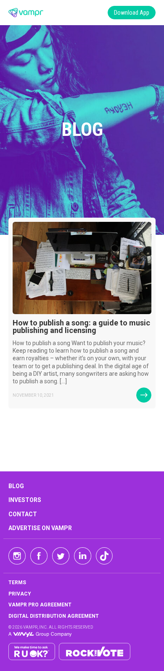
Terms (17, 582)
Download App (131, 12)
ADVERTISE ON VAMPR (40, 528)
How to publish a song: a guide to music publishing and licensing (81, 326)
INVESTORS (24, 500)
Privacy (19, 594)
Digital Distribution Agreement (53, 616)
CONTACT (22, 514)
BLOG (16, 486)
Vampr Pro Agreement (39, 605)
